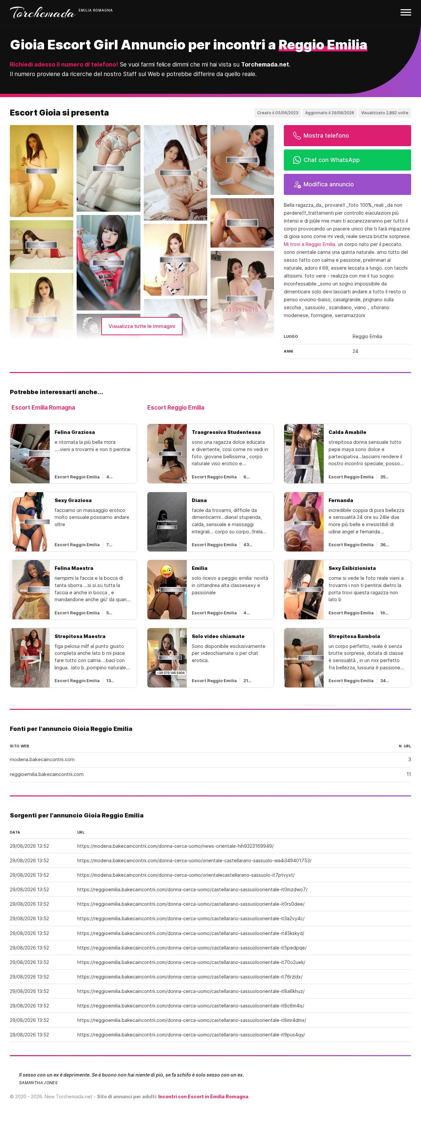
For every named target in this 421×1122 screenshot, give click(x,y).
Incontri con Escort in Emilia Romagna (203, 1096)
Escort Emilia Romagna (43, 407)
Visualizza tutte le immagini (142, 326)
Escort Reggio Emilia (175, 407)
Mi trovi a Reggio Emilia (309, 244)
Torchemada (43, 12)
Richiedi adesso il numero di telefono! (64, 64)
